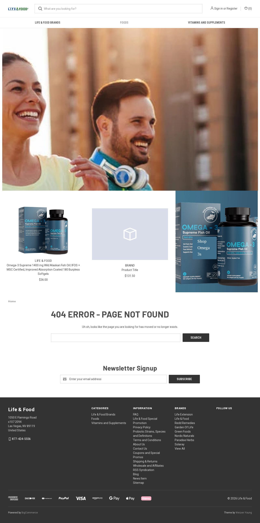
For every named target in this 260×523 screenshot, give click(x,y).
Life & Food (182, 418)
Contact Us (140, 448)
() (250, 8)
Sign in (218, 8)
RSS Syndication (143, 470)
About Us (139, 444)
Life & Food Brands (47, 22)
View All (180, 448)
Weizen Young (244, 512)
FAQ (135, 414)
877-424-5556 (21, 439)
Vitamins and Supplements (206, 22)
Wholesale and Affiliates (148, 465)
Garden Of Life (184, 427)
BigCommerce (30, 512)
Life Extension (184, 414)
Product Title (130, 270)
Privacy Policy (142, 427)
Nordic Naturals (184, 435)
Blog (136, 474)
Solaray (179, 444)
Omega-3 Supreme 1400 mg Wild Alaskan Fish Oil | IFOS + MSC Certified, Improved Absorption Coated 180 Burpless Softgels (43, 269)
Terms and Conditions (147, 440)
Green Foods (183, 431)
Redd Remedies (185, 423)
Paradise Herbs (184, 440)
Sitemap (138, 482)
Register (232, 8)
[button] (205, 248)
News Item (140, 478)
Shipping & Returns (145, 461)
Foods (124, 22)
